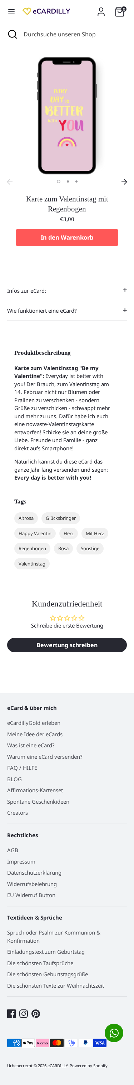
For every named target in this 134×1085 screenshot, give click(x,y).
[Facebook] (11, 1013)
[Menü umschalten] (11, 12)
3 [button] (76, 181)
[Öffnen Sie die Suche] (11, 34)
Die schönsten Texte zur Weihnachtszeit (55, 985)
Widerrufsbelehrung (32, 883)
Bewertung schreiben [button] (67, 645)
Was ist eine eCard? (31, 745)
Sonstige (90, 548)
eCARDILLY (58, 1065)
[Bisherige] (10, 182)
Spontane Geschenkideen (38, 801)
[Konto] (101, 8)
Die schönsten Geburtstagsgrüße (47, 974)
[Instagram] (23, 1013)
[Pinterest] (35, 1013)
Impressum (21, 861)
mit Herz (95, 533)
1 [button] (58, 181)
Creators (17, 812)
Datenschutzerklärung (34, 872)
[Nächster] (124, 182)
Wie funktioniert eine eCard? (42, 310)
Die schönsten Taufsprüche (40, 963)
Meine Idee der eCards (35, 734)
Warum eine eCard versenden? (45, 756)
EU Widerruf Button (31, 895)
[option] (67, 115)
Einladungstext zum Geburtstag (46, 951)
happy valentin (35, 533)
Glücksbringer (61, 518)
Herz (69, 533)
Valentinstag (32, 564)
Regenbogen (32, 548)
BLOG (14, 779)
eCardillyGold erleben (33, 722)
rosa (63, 548)
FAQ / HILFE (22, 767)
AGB (12, 850)
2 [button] (68, 181)
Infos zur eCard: (26, 290)
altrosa (26, 518)
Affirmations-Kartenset (35, 790)
